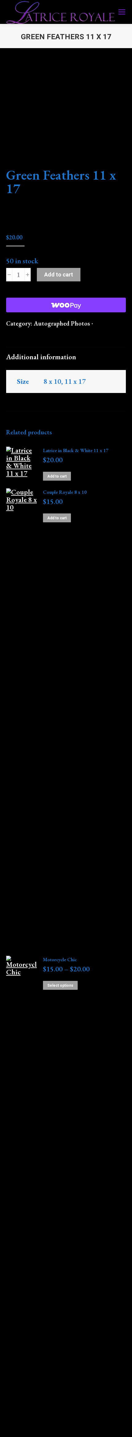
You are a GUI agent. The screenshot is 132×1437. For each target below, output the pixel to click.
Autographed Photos (62, 323)
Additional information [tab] (41, 356)
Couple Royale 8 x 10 (65, 492)
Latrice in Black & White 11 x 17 (75, 450)
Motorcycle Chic (60, 959)
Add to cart (58, 274)
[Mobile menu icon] (122, 12)
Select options (60, 985)
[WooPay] (66, 305)
